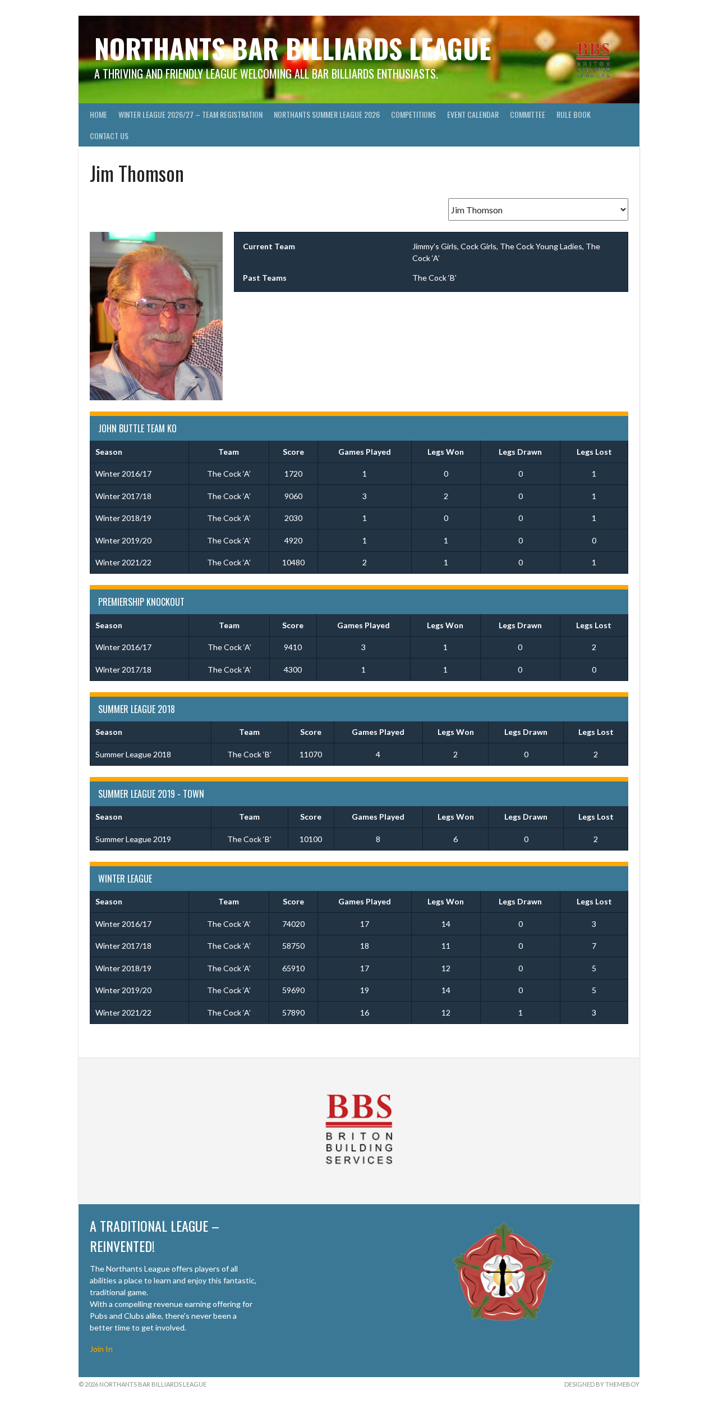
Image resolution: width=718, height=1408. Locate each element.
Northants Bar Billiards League (292, 48)
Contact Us (109, 135)
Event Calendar (473, 114)
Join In (101, 1349)
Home (98, 114)
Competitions (413, 114)
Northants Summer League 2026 (327, 114)
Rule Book (573, 114)
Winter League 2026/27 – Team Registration (190, 114)
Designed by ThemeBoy (601, 1384)
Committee (527, 114)
